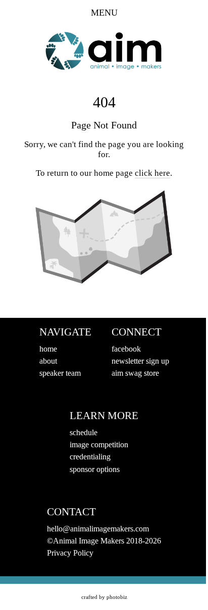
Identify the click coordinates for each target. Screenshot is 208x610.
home (48, 349)
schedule (83, 432)
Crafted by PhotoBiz (104, 597)
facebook (126, 349)
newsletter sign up (140, 361)
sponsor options (95, 469)
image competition (99, 444)
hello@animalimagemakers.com (98, 528)
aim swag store (135, 373)
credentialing (90, 456)
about (48, 361)
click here (152, 173)
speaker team (60, 373)
